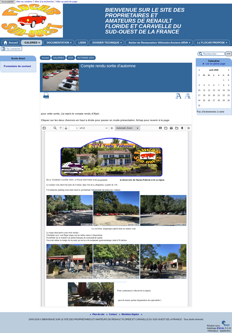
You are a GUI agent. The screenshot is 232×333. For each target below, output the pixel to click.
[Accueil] (31, 37)
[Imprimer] (46, 98)
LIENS (82, 42)
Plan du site (98, 314)
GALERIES (32, 42)
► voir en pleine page (213, 63)
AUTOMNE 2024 (85, 58)
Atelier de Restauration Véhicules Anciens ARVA (159, 42)
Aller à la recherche (44, 1)
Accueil (13, 42)
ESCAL (220, 328)
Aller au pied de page (66, 1)
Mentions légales (131, 314)
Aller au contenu (24, 1)
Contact (113, 314)
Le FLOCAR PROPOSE (212, 42)
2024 (70, 58)
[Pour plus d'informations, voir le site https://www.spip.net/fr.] (225, 325)
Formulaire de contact (17, 66)
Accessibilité (7, 2)
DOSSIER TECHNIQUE (107, 42)
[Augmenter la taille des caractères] (178, 98)
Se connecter (13, 48)
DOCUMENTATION (59, 42)
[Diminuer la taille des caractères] (187, 98)
